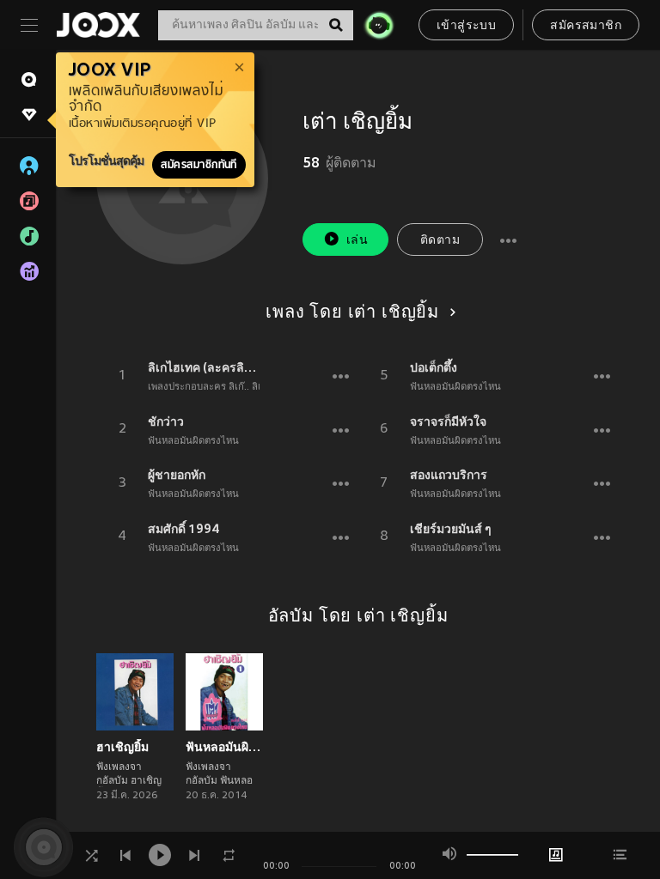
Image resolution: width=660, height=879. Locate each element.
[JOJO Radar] (379, 25)
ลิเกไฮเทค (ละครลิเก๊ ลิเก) (204, 367)
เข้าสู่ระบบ (466, 26)
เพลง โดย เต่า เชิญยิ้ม (352, 313)
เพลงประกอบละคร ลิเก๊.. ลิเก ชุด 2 (219, 387)
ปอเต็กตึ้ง (433, 367)
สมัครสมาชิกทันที (199, 165)
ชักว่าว (166, 421)
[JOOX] (98, 25)
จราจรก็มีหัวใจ (448, 421)
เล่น (357, 240)
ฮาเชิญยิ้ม (122, 747)
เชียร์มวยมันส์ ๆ (451, 529)
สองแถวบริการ (448, 475)
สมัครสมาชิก (585, 26)
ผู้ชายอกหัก (176, 475)
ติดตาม (440, 240)
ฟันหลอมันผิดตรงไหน (193, 441)
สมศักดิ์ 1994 (184, 529)
